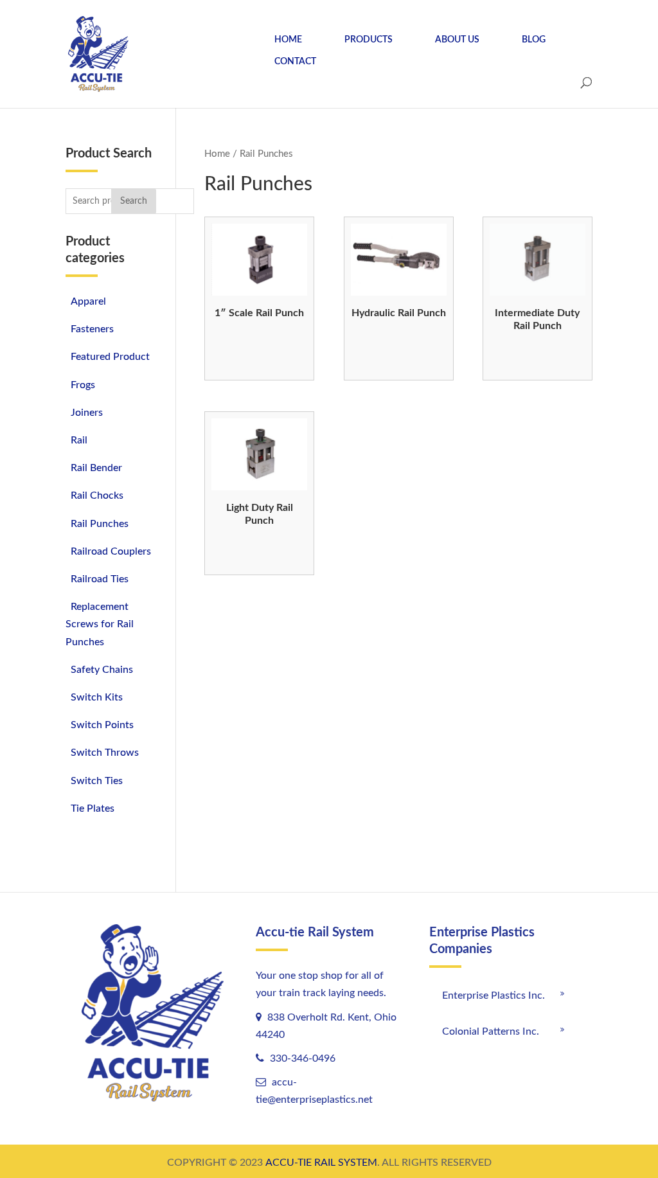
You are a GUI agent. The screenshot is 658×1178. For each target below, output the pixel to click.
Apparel (88, 301)
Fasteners (92, 329)
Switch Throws (105, 752)
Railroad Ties (100, 579)
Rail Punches (100, 524)
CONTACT (295, 61)
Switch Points (102, 725)
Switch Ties (97, 781)
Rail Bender (96, 468)
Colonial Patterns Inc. (490, 1031)
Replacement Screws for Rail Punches (100, 624)
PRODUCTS (368, 39)
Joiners (87, 412)
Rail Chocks (97, 495)
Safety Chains (102, 670)
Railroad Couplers (111, 551)
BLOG (534, 39)
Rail (79, 440)
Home (217, 154)
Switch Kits (97, 697)
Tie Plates (92, 808)
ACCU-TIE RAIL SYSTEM (321, 1162)
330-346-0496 (301, 1058)
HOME (288, 39)
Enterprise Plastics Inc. (493, 995)
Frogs (83, 385)
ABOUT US (457, 39)
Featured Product (110, 357)
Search (133, 201)
